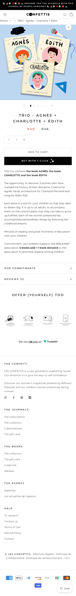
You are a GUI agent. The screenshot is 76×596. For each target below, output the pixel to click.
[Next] (52, 105)
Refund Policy (12, 533)
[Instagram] (5, 397)
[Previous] (24, 105)
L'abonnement (13, 428)
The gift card (12, 434)
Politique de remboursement (44, 558)
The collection (13, 422)
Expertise (10, 490)
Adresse (9, 471)
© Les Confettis (18, 554)
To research (11, 515)
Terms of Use (12, 527)
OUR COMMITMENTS (20, 268)
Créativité (10, 465)
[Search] (65, 14)
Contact (9, 538)
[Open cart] (71, 14)
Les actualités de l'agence (20, 496)
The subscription (14, 416)
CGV (67, 558)
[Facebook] (13, 397)
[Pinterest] (22, 397)
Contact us (11, 521)
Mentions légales (43, 554)
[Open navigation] (5, 14)
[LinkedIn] (30, 397)
